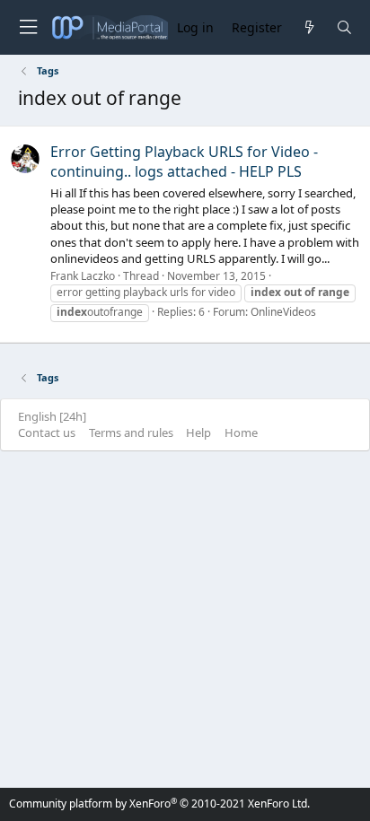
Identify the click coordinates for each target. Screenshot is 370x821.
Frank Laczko (82, 276)
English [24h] (52, 416)
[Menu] (28, 27)
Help (198, 432)
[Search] (344, 27)
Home (241, 432)
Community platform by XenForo (159, 803)
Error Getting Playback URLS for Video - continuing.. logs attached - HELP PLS (184, 161)
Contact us (46, 432)
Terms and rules (131, 432)
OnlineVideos (283, 311)
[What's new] (308, 27)
